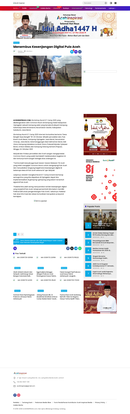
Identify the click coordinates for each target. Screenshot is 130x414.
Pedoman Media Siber (43, 402)
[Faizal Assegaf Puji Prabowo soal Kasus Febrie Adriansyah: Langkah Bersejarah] (71, 263)
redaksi (20, 51)
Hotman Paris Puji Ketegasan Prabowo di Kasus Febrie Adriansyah (24, 297)
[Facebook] (68, 248)
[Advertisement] (40, 102)
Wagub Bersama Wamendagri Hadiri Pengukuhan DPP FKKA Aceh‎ (103, 257)
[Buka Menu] (115, 3)
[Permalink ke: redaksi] (15, 52)
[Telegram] (76, 248)
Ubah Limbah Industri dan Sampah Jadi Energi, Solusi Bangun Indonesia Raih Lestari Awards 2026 (23, 274)
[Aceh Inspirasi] (19, 3)
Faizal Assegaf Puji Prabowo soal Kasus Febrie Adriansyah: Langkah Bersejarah (70, 274)
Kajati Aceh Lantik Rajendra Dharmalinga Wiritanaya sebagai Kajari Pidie (103, 273)
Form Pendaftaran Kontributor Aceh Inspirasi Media (73, 402)
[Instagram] (18, 395)
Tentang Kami (27, 402)
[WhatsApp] (80, 248)
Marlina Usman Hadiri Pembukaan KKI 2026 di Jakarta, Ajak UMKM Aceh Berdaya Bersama (102, 250)
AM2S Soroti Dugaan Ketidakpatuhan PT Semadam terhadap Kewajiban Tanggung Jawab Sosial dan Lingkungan (104, 265)
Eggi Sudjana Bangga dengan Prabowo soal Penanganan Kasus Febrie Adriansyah (46, 274)
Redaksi (16, 402)
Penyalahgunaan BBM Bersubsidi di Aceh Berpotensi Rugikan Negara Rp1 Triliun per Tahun (104, 242)
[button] (106, 3)
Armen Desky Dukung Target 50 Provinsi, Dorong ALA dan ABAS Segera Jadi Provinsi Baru (103, 234)
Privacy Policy (100, 402)
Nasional (16, 43)
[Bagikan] (80, 52)
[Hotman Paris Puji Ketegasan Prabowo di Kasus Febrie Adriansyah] (24, 286)
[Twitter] (72, 248)
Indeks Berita (18, 405)
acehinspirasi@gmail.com (26, 386)
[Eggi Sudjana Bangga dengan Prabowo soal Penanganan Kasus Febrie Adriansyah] (47, 263)
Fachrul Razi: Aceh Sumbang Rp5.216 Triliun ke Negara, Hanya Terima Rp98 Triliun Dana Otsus (70, 297)
